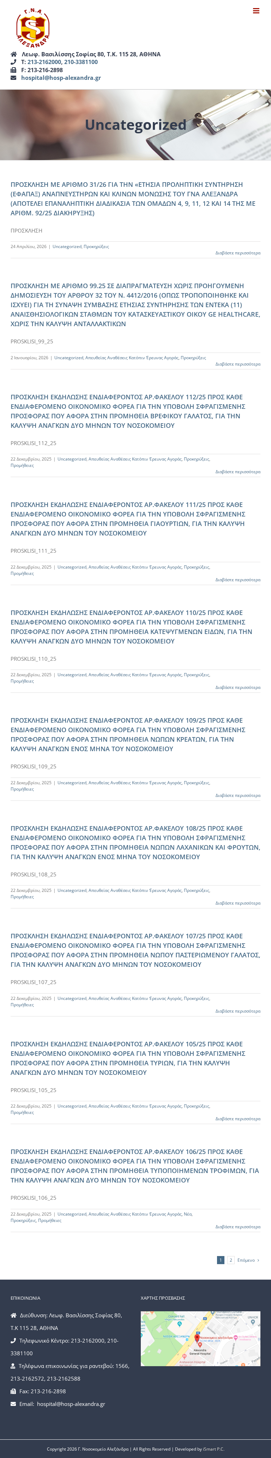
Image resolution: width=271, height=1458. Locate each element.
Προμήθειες (22, 465)
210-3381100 (81, 62)
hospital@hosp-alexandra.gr (61, 78)
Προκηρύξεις (96, 246)
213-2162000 (44, 62)
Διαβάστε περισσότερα (238, 253)
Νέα (188, 1214)
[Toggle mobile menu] (256, 10)
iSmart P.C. (213, 1449)
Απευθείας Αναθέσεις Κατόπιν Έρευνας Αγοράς (132, 358)
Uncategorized (67, 246)
